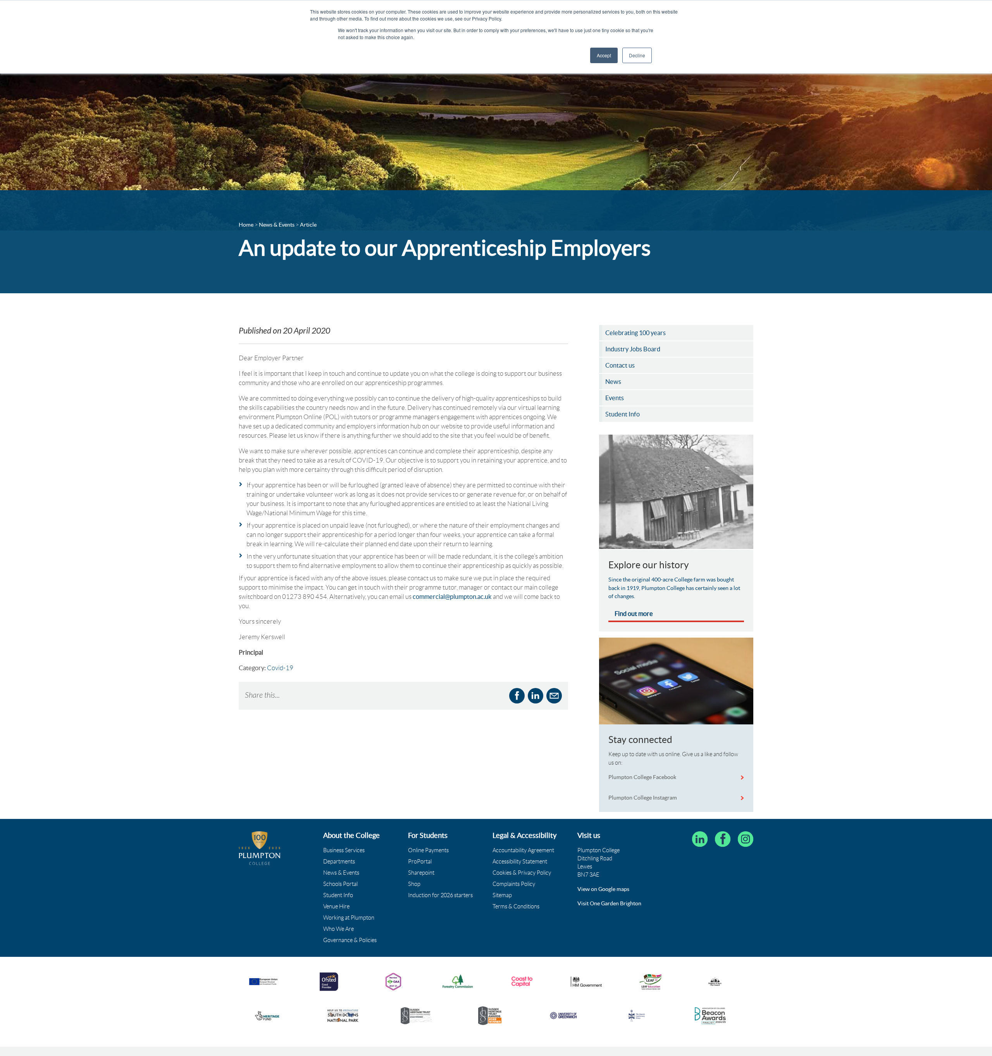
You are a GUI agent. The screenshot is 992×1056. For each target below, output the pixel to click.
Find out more (634, 613)
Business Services (344, 850)
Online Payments (428, 850)
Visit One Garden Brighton (609, 903)
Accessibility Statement (520, 861)
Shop (414, 884)
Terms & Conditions (516, 906)
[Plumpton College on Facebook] (722, 839)
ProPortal (420, 861)
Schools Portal (340, 884)
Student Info (338, 895)
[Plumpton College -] (260, 848)
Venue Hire (336, 906)
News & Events (341, 873)
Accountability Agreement (523, 850)
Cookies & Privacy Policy (522, 873)
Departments (339, 861)
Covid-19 (280, 667)
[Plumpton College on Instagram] (745, 839)
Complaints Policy (514, 884)
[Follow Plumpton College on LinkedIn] (700, 839)
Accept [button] (604, 55)
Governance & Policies (350, 940)
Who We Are (338, 929)
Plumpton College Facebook (642, 777)
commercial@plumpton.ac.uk (452, 596)
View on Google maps (603, 889)
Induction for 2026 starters (440, 895)
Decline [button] (637, 55)
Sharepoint (421, 873)
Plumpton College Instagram (642, 798)
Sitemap (502, 895)
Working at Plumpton (348, 918)
